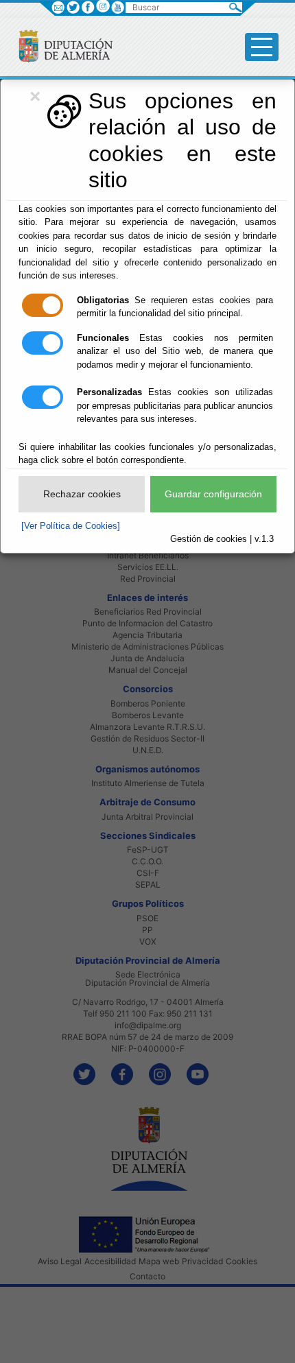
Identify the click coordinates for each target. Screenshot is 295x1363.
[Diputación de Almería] (60, 45)
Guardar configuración (213, 493)
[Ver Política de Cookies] (70, 526)
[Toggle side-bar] (262, 47)
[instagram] (102, 6)
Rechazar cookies (82, 493)
